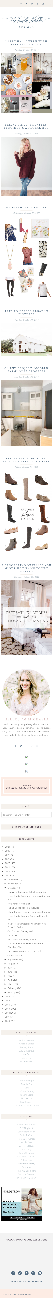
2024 (7, 846)
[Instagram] (36, 3)
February (12, 988)
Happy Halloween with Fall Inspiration (26, 891)
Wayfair (27, 1054)
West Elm (26, 1058)
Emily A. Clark (27, 1135)
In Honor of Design (26, 1177)
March (11, 984)
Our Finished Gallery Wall (20, 931)
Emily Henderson (26, 1131)
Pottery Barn (26, 1047)
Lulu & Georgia (26, 1050)
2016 (7, 996)
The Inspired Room (26, 1170)
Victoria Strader (26, 1174)
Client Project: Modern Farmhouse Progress (29, 911)
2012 (7, 1012)
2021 (7, 859)
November (13, 883)
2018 (7, 871)
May (10, 975)
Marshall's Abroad (27, 1138)
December (13, 879)
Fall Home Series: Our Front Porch (24, 951)
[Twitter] (26, 3)
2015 (7, 1000)
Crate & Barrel (26, 1043)
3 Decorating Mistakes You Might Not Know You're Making (26, 568)
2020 (7, 863)
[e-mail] (42, 3)
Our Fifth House (27, 1145)
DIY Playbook (26, 1128)
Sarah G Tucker (26, 1153)
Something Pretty (26, 1163)
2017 (7, 875)
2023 (7, 850)
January (12, 992)
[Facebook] (20, 3)
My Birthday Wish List (26, 207)
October (12, 887)
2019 (7, 867)
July (10, 967)
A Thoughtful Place (26, 1124)
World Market (26, 1061)
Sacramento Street (26, 1156)
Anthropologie (26, 1040)
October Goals (14, 955)
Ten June (26, 1167)
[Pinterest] (31, 3)
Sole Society (26, 1102)
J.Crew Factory (26, 1091)
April (10, 980)
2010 (7, 1021)
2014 (7, 1004)
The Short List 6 (15, 935)
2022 (7, 854)
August (11, 963)
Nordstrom (26, 1098)
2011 (7, 1016)
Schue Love (26, 1160)
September (13, 959)
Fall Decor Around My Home (21, 939)
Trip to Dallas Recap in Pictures (23, 907)
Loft (26, 1087)
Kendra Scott (26, 1094)
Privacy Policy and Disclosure (26, 1281)
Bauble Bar (26, 1084)
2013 (7, 1008)
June (10, 971)
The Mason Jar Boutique (26, 1105)
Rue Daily (26, 1149)
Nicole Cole (27, 1142)
